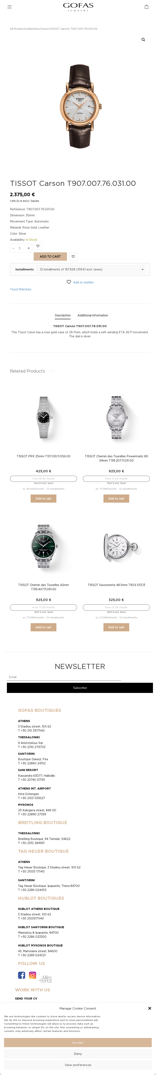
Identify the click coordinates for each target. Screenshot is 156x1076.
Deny (78, 1053)
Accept (78, 1042)
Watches (33, 28)
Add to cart (50, 256)
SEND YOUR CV (26, 998)
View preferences (78, 1065)
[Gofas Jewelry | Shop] (78, 7)
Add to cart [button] (44, 498)
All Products (18, 28)
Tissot (44, 28)
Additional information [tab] (92, 315)
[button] (150, 1008)
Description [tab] (63, 315)
